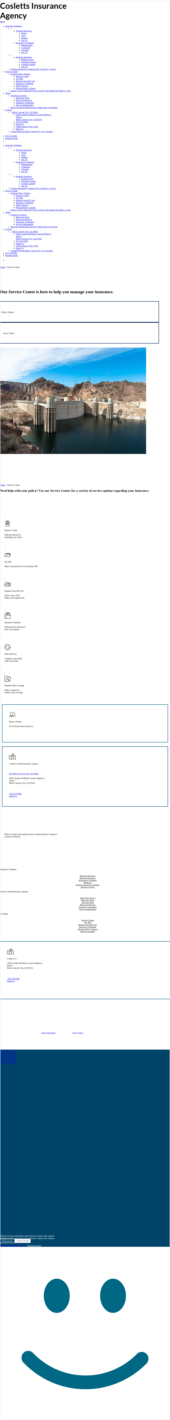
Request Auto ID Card (25, 200)
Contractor (25, 167)
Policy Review (22, 205)
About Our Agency (88, 898)
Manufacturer (27, 164)
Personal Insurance (87, 876)
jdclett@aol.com (19, 1245)
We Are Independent (24, 224)
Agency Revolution (48, 1033)
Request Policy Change (26, 207)
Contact (8, 229)
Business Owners (28, 181)
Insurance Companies (25, 222)
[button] (2, 21)
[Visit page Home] (33, 19)
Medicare (88, 883)
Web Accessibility (87, 932)
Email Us (13, 796)
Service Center (11, 191)
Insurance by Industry (88, 880)
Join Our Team (88, 903)
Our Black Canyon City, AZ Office (24, 774)
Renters (24, 157)
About (8, 212)
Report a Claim (22, 196)
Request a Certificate (24, 203)
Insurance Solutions (13, 145)
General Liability (28, 184)
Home (23, 152)
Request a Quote (88, 887)
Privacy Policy (77, 1033)
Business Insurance (88, 878)
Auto (23, 155)
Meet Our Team (22, 217)
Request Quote (11, 255)
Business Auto (27, 179)
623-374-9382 (11, 253)
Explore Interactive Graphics (88, 885)
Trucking (25, 169)
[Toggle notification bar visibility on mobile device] (85, 1233)
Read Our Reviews (24, 219)
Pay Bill (19, 198)
